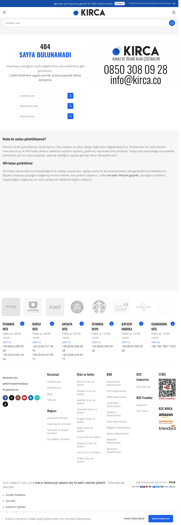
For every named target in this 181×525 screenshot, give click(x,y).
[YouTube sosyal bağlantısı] (24, 397)
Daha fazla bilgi (134, 518)
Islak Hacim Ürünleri (59, 424)
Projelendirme (10, 389)
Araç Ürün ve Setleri (89, 437)
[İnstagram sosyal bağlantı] (18, 397)
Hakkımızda (54, 381)
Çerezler (11, 501)
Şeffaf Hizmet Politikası (15, 383)
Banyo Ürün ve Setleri (85, 383)
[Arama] (172, 23)
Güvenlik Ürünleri (57, 418)
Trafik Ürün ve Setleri (85, 460)
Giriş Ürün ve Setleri (89, 452)
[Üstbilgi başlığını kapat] (174, 3)
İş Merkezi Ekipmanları (114, 404)
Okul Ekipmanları (117, 421)
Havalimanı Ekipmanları (114, 383)
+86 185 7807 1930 (163, 346)
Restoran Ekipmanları (114, 450)
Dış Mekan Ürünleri (58, 439)
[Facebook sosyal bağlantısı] (5, 397)
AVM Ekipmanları (117, 397)
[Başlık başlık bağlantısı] (89, 3)
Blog (49, 393)
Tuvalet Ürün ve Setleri (86, 392)
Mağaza (51, 410)
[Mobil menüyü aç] (4, 12)
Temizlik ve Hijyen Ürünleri (57, 431)
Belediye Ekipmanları (114, 441)
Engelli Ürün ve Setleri (86, 420)
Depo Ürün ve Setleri (85, 429)
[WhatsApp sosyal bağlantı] (37, 397)
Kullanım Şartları (16, 507)
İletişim (51, 399)
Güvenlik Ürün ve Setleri (87, 411)
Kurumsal (53, 374)
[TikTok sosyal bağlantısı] (5, 404)
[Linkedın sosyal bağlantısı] (30, 397)
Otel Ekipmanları (117, 391)
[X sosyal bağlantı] (11, 397)
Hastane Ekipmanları (114, 413)
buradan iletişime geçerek (123, 175)
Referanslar (54, 387)
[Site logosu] (89, 12)
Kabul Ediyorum (161, 518)
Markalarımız (10, 377)
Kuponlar (141, 405)
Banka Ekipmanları (118, 433)
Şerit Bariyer (143, 386)
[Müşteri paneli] (173, 12)
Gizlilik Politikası (15, 495)
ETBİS (162, 374)
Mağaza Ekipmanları (119, 427)
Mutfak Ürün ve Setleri (86, 401)
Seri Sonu (142, 411)
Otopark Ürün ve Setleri (87, 445)
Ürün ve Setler (85, 374)
